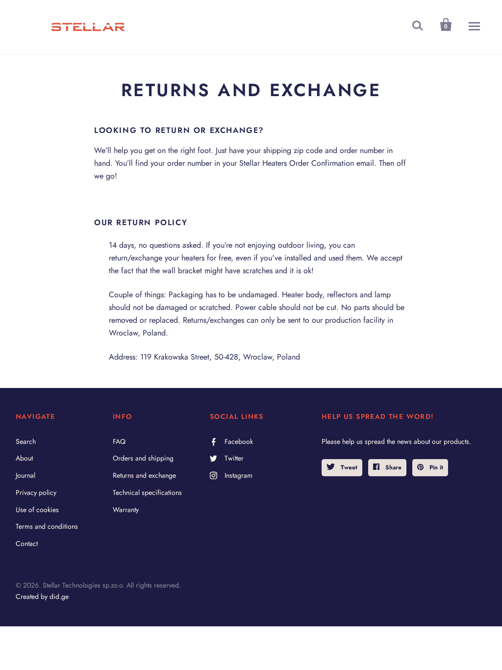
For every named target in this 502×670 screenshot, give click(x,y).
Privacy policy (36, 492)
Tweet (348, 467)
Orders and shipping (143, 458)
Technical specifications (147, 492)
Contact (27, 543)
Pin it (435, 467)
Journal (25, 475)
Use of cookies (37, 510)
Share (392, 467)
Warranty (126, 510)
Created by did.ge (42, 596)
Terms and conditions (47, 526)
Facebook (239, 441)
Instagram (238, 475)
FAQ (119, 441)
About (24, 458)
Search (26, 441)
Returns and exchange (144, 475)
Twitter (234, 458)
